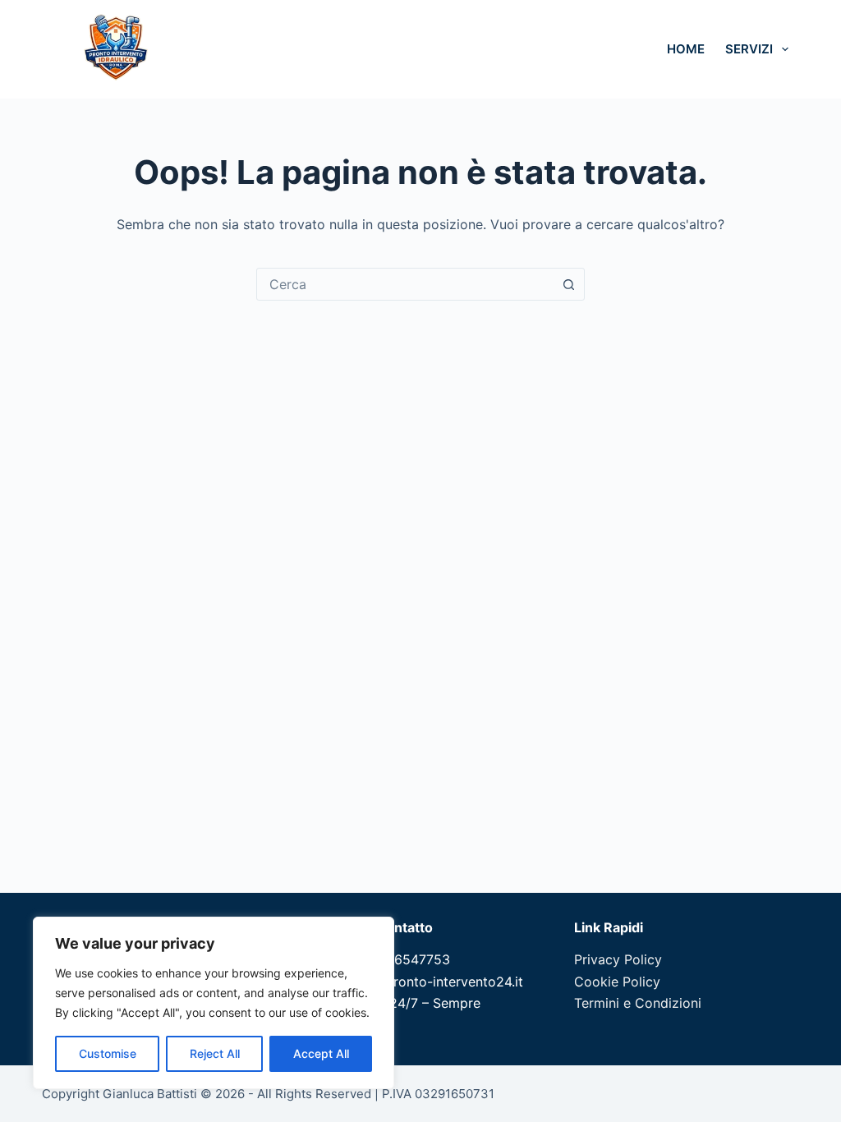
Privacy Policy (618, 959)
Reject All (215, 1053)
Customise (107, 1053)
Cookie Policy (617, 981)
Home (686, 49)
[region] (213, 1003)
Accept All (321, 1053)
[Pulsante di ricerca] (568, 284)
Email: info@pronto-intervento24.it (415, 981)
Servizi (749, 49)
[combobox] (405, 284)
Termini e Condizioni (637, 1003)
